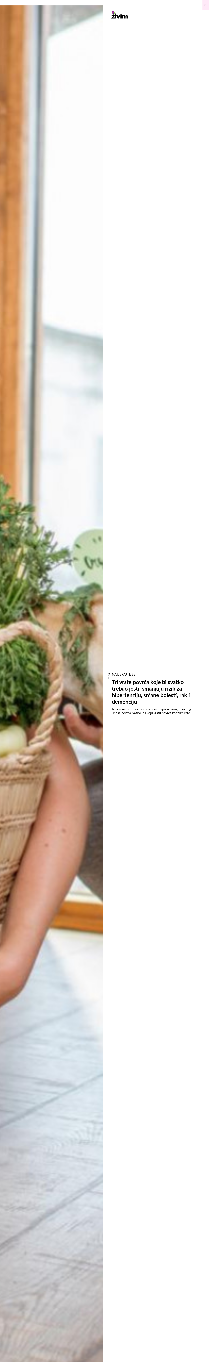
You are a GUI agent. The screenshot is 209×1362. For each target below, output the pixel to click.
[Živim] (152, 15)
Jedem (109, 676)
